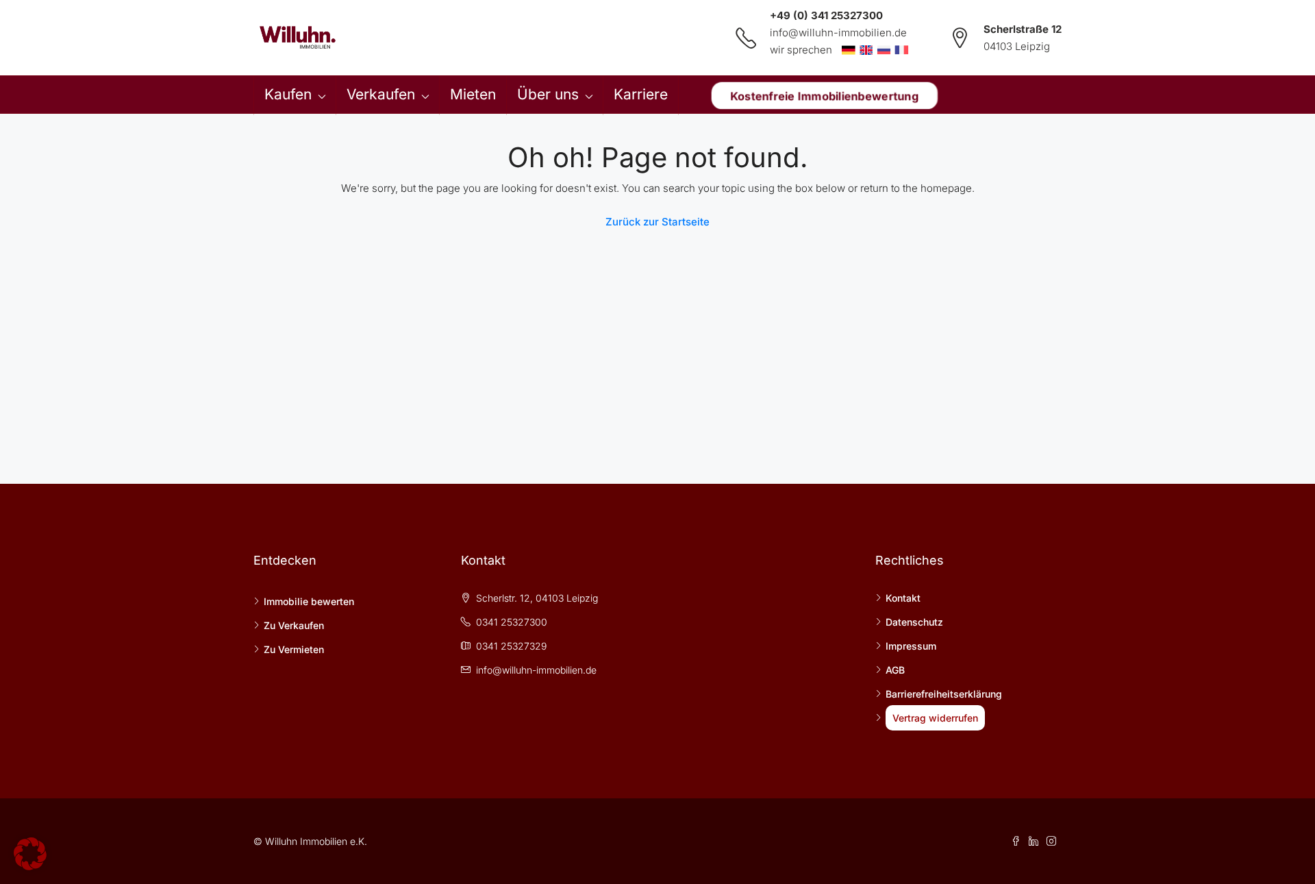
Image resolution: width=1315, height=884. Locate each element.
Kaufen (288, 94)
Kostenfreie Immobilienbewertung (824, 95)
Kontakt (903, 598)
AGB (895, 670)
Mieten (473, 94)
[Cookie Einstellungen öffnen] (30, 852)
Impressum (911, 646)
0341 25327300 (511, 622)
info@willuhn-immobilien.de (838, 32)
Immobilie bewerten (309, 601)
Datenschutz (914, 622)
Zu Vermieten (294, 649)
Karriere (641, 94)
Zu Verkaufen (294, 625)
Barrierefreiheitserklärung (944, 694)
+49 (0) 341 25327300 (826, 15)
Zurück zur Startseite (657, 221)
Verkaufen (381, 94)
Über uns (548, 94)
